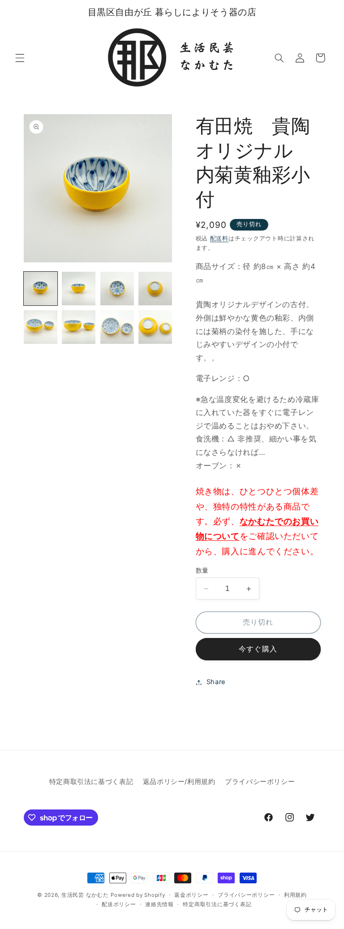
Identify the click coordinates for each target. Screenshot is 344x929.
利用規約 (295, 895)
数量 (202, 570)
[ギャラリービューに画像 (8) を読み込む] (155, 327)
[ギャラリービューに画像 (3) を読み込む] (117, 288)
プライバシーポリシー (260, 782)
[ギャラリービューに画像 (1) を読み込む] (40, 288)
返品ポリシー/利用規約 (179, 782)
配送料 (219, 238)
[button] (19, 57)
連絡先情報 (159, 904)
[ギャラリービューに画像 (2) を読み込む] (78, 288)
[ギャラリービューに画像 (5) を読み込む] (40, 327)
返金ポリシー (191, 895)
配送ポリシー (119, 904)
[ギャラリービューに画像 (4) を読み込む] (155, 288)
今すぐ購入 (258, 649)
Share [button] (216, 682)
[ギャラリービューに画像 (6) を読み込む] (78, 327)
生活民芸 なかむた (85, 895)
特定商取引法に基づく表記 (91, 782)
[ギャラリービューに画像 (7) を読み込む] (117, 327)
